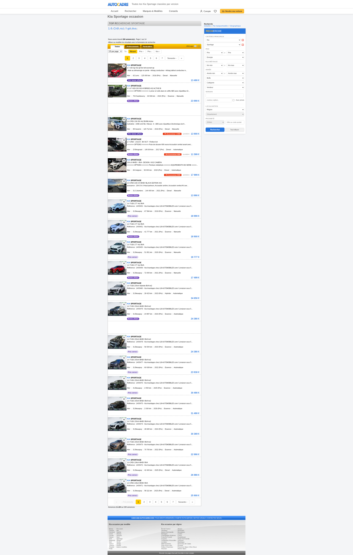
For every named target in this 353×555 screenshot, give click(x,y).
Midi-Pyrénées (166, 544)
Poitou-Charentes (167, 547)
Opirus (111, 544)
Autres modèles (122, 547)
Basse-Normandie (167, 532)
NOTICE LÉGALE (200, 518)
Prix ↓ (150, 51)
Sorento (119, 535)
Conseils (173, 11)
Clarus (111, 537)
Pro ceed (120, 529)
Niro (110, 542)
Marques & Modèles (152, 11)
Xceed (119, 545)
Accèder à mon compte (186, 553)
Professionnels (133, 47)
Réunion (164, 548)
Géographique (235, 26)
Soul (118, 537)
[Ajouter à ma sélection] (124, 66)
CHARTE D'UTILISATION (183, 518)
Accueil (114, 11)
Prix (207, 49)
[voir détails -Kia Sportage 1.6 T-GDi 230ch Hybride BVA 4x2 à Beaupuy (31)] (117, 288)
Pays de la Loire (166, 545)
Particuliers (147, 47)
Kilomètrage (211, 61)
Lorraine (164, 542)
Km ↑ (158, 51)
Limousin (181, 540)
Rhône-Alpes (182, 548)
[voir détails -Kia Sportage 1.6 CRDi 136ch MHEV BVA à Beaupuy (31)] (117, 465)
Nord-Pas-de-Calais (184, 544)
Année (208, 69)
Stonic (119, 542)
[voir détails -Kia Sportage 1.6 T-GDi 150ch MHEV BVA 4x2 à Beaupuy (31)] (117, 309)
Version (209, 92)
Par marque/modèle (220, 26)
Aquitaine (164, 530)
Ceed (111, 534)
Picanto (111, 547)
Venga (119, 544)
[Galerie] (199, 46)
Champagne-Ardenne (168, 535)
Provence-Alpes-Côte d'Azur (187, 547)
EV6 (110, 539)
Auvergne (181, 530)
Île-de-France (165, 529)
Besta (111, 529)
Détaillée (207, 26)
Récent (133, 51)
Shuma (119, 534)
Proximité (210, 118)
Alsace (180, 529)
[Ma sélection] (215, 11)
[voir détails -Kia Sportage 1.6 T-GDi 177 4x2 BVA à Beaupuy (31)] (117, 206)
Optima (111, 545)
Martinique (181, 542)
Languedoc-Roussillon (168, 540)
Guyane (164, 539)
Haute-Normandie (183, 539)
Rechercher (130, 11)
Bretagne (164, 534)
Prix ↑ (141, 51)
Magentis (112, 540)
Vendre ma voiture (233, 11)
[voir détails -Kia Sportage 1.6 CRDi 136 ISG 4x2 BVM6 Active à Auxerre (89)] (117, 124)
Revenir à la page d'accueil (168, 553)
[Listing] (195, 46)
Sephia (119, 532)
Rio (118, 530)
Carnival (112, 532)
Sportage (120, 539)
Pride (111, 548)
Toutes (117, 47)
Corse (180, 535)
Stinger (119, 540)
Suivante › (171, 58)
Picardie (180, 545)
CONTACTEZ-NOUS (214, 518)
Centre (180, 534)
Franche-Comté (166, 537)
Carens (111, 530)
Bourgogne (181, 532)
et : (225, 53)
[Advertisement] (224, 152)
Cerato (111, 535)
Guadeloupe (182, 537)
